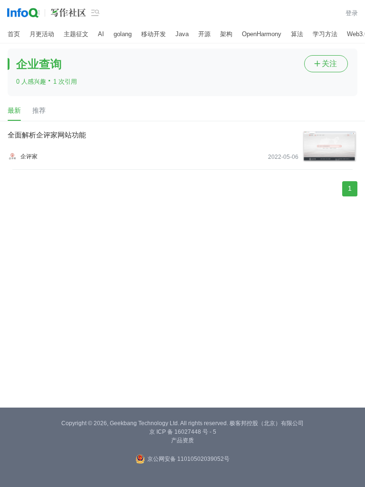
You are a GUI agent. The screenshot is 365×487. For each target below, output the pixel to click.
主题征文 (76, 34)
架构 (226, 34)
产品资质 (182, 440)
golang (123, 34)
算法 (297, 34)
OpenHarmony (261, 34)
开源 (204, 34)
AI (101, 34)
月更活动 (41, 34)
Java (182, 34)
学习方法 (325, 34)
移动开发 (153, 34)
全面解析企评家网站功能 (47, 135)
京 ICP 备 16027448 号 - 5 (182, 432)
